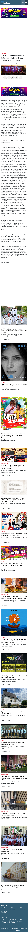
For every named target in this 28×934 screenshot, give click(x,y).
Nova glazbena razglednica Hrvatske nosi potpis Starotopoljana (13, 743)
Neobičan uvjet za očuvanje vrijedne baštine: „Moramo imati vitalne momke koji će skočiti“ (14, 330)
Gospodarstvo (12, 919)
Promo (13, 922)
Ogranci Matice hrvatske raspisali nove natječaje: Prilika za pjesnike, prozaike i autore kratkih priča (12, 499)
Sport (21, 919)
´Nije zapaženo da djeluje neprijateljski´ (12, 886)
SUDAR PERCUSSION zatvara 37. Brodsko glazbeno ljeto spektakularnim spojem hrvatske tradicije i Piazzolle (13, 640)
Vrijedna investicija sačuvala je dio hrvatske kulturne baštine (14, 712)
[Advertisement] (14, 35)
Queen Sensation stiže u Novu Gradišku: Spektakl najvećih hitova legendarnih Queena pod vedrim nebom (13, 435)
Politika (3, 919)
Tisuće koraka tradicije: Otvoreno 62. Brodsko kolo (12, 850)
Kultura (3, 921)
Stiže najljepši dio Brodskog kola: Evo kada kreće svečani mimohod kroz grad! (13, 814)
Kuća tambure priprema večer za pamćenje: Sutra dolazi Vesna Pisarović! (14, 385)
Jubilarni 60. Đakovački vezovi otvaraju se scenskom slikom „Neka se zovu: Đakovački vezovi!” (14, 778)
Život (10, 921)
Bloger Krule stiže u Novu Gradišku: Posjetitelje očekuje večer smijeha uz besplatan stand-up (12, 565)
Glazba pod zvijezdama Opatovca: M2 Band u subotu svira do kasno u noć (14, 534)
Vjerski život (4, 922)
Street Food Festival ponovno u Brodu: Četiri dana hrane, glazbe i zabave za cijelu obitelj (14, 597)
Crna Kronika (19, 921)
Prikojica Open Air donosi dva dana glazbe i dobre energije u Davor (14, 676)
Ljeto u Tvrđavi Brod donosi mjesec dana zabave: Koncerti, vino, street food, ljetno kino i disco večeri (13, 467)
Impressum (3, 907)
